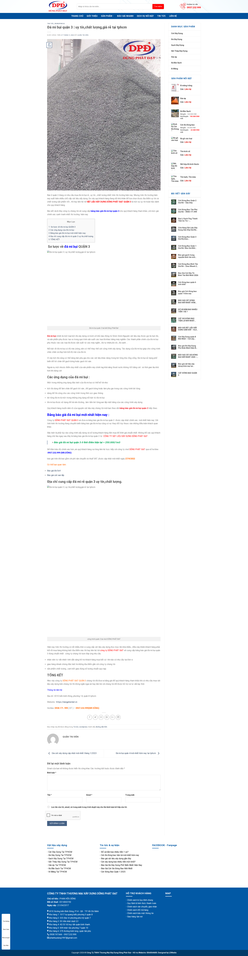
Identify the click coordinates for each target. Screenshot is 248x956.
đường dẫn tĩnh (101, 727)
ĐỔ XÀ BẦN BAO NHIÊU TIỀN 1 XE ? (187, 310)
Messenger (6, 937)
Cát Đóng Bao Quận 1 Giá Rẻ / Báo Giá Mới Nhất (187, 247)
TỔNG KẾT (54, 239)
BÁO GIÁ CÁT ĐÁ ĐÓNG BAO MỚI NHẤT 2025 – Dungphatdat (188, 356)
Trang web (129, 795)
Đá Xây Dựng (176, 39)
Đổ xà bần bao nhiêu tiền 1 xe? (115, 852)
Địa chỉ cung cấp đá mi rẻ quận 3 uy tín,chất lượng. (71, 236)
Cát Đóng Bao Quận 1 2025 (113, 871)
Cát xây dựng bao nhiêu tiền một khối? (118, 862)
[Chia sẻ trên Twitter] (95, 717)
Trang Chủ (77, 16)
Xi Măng (174, 69)
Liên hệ (173, 16)
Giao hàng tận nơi (134, 916)
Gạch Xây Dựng (177, 45)
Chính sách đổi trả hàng (137, 910)
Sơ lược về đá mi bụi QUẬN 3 (62, 227)
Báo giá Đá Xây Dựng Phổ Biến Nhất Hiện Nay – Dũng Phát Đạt (188, 347)
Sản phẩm (106, 16)
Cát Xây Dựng (177, 33)
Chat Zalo (6, 929)
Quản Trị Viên (83, 35)
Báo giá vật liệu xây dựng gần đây (116, 858)
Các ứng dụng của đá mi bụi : (62, 230)
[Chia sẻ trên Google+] (112, 717)
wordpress (60, 23)
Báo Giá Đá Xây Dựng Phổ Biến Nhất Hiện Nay (121, 865)
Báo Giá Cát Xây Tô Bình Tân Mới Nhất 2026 (188, 274)
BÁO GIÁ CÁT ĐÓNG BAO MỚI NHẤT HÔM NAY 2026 (186, 301)
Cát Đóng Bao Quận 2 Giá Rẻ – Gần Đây (187, 201)
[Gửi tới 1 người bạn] (101, 717)
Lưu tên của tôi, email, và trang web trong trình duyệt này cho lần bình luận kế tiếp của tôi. (89, 807)
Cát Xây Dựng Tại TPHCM (60, 852)
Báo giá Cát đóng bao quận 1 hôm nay (187, 292)
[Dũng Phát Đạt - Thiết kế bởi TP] (60, 6)
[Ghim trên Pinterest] (106, 717)
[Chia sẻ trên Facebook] (89, 717)
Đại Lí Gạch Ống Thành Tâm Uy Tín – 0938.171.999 (187, 220)
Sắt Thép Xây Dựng (179, 51)
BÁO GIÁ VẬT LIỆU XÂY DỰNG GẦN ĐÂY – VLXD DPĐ (188, 329)
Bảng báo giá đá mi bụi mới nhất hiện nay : (67, 233)
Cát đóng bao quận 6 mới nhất (187, 283)
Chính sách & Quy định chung (140, 900)
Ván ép (174, 57)
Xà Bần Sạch (176, 63)
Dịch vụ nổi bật (145, 16)
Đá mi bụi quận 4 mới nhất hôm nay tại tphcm (136, 753)
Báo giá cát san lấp (56, 475)
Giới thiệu (92, 16)
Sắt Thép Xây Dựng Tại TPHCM (62, 862)
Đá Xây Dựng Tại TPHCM (59, 855)
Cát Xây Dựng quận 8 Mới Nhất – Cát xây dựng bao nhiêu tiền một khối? (187, 338)
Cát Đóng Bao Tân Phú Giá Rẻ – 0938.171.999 (187, 211)
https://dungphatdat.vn (66, 702)
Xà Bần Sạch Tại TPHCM (59, 868)
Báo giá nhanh (125, 16)
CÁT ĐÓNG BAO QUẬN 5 (187, 374)
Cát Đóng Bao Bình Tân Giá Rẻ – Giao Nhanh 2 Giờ (188, 265)
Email (89, 795)
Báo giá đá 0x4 (53, 470)
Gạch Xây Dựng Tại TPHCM (60, 858)
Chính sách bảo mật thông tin (140, 913)
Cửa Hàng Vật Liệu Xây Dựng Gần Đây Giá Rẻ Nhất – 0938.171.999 (187, 229)
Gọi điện (6, 945)
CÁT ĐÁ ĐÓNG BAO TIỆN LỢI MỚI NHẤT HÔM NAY (186, 319)
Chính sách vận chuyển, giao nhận (142, 906)
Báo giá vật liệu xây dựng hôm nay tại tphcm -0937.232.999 (187, 365)
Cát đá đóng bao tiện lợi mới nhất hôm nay (120, 855)
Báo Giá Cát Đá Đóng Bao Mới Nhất (117, 868)
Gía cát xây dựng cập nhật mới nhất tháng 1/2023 (74, 753)
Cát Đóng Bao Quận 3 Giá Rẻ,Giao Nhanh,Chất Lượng (187, 238)
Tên (49, 795)
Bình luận (51, 773)
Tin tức (161, 16)
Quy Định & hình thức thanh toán (141, 903)
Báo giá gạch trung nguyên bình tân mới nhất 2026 (186, 256)
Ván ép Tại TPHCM (57, 865)
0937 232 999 (194, 7)
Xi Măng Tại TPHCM (57, 871)
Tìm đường (6, 921)
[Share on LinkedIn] (118, 717)
